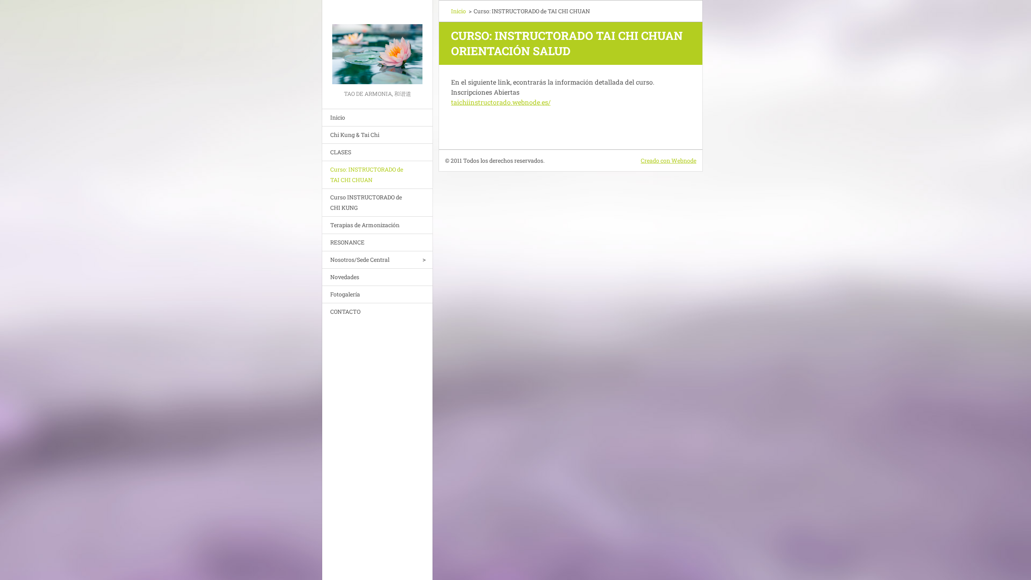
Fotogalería (345, 294)
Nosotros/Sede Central (359, 259)
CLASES (340, 152)
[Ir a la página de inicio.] (377, 44)
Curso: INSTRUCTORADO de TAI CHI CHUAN (366, 175)
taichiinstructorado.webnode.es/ (501, 102)
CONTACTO (345, 311)
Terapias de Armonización (365, 225)
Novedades (344, 277)
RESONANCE (347, 242)
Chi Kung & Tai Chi (354, 135)
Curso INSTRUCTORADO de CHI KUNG (366, 202)
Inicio (337, 117)
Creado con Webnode (668, 160)
